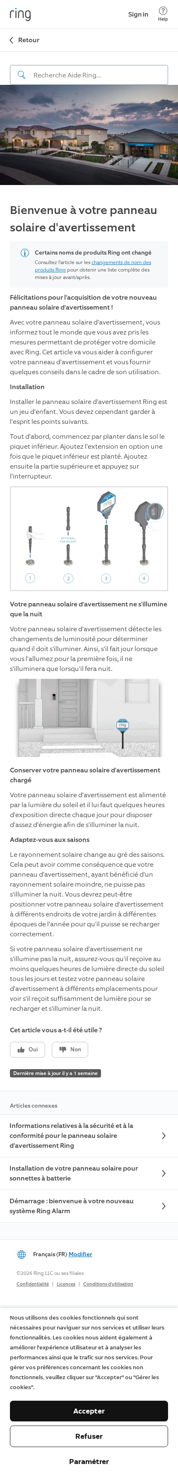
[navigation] (89, 68)
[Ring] (20, 14)
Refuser (89, 1436)
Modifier (80, 1254)
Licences (66, 1284)
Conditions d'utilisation (108, 1284)
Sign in (138, 14)
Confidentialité (33, 1284)
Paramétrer (89, 1461)
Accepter (89, 1411)
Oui (33, 1049)
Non (75, 1049)
